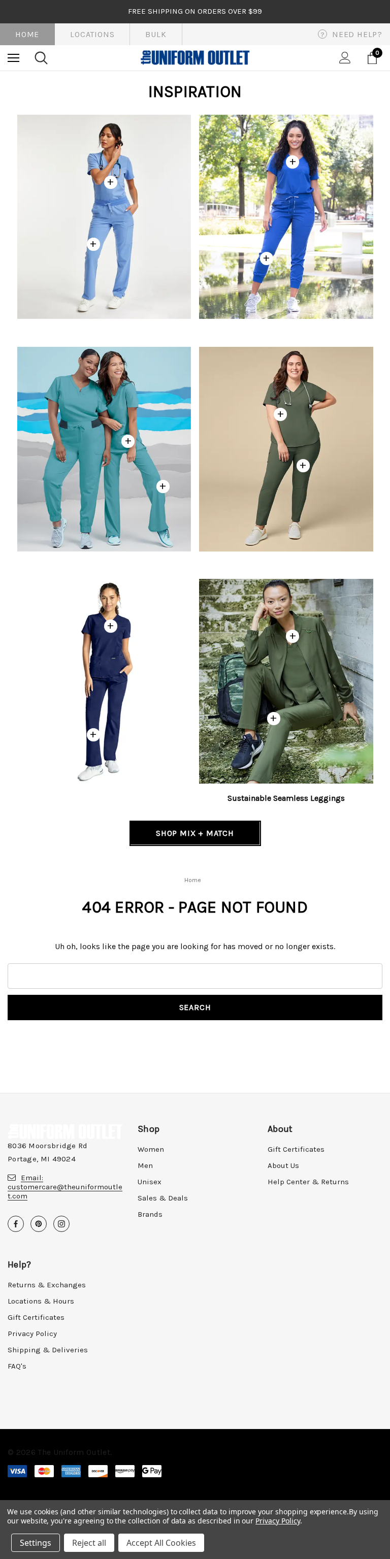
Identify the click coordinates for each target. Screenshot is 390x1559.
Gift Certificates (296, 1149)
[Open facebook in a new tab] (16, 1224)
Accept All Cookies (161, 1542)
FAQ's (17, 1366)
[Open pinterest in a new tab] (38, 1224)
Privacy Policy (32, 1333)
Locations (92, 34)
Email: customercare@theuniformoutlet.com (65, 1186)
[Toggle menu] (13, 57)
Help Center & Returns (308, 1181)
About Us (283, 1165)
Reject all (89, 1542)
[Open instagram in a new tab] (61, 1224)
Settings (35, 1542)
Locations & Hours (41, 1301)
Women (151, 1149)
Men (145, 1165)
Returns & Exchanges (47, 1284)
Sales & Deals (163, 1198)
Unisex (149, 1181)
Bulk (155, 34)
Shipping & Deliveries (48, 1349)
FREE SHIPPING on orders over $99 (195, 11)
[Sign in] (345, 57)
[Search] (41, 57)
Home (27, 34)
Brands (150, 1214)
